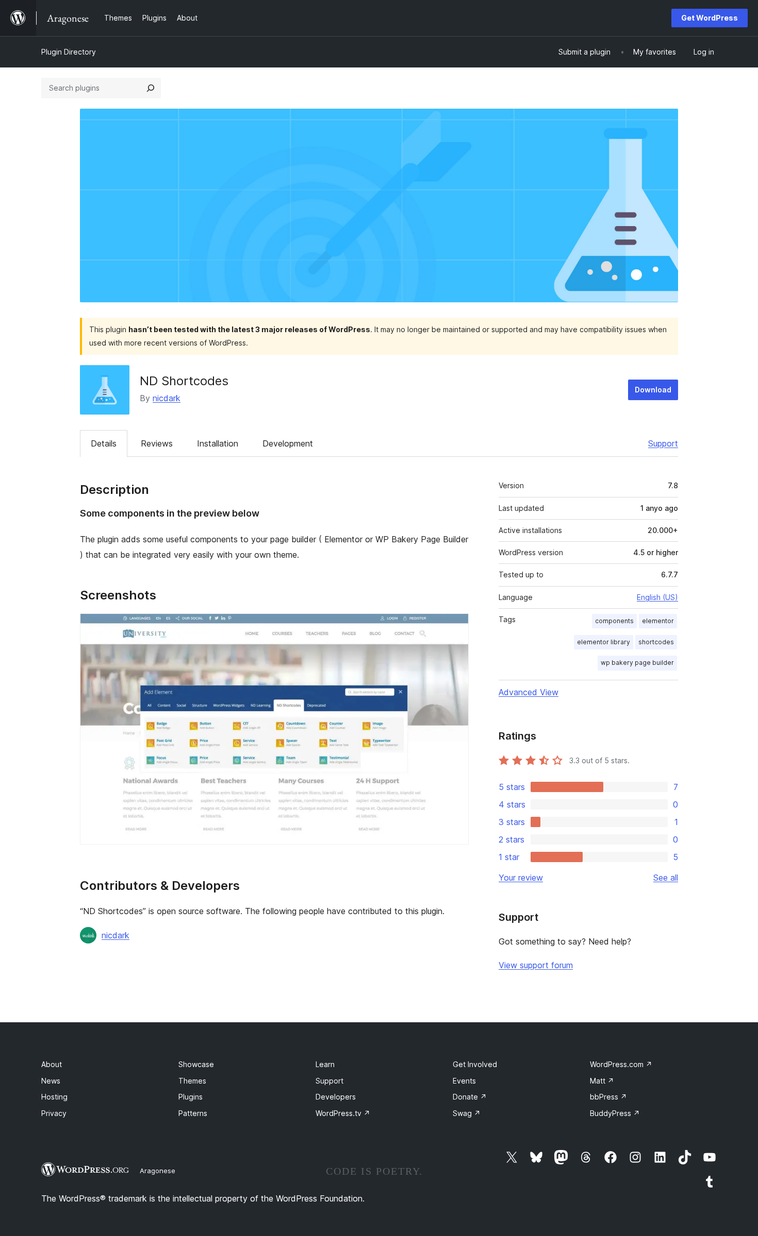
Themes (192, 1080)
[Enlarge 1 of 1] (455, 627)
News (50, 1080)
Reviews (157, 443)
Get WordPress (709, 17)
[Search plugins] (150, 88)
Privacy (54, 1113)
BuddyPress (615, 1113)
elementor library (603, 642)
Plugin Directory (68, 51)
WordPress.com (621, 1064)
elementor (658, 621)
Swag (467, 1113)
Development (287, 443)
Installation (217, 443)
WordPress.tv (343, 1113)
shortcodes (656, 642)
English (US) (657, 597)
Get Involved (475, 1064)
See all (665, 877)
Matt (602, 1080)
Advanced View (528, 692)
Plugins (190, 1096)
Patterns (192, 1113)
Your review (521, 877)
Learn (325, 1064)
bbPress (608, 1096)
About (51, 1064)
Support (663, 443)
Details (104, 443)
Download (653, 389)
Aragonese (157, 1170)
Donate (470, 1096)
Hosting (54, 1096)
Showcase (196, 1064)
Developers (336, 1096)
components (614, 621)
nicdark (166, 398)
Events (464, 1080)
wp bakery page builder (637, 662)
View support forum (536, 965)
